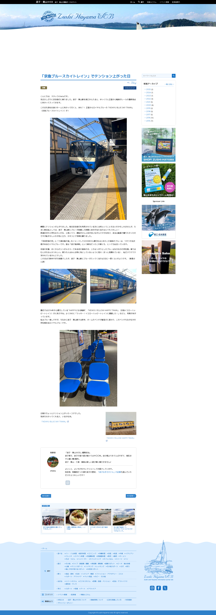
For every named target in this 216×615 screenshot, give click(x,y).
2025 (148, 89)
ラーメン (123, 556)
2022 (148, 99)
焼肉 (115, 556)
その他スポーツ (112, 566)
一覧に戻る (168, 84)
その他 (68, 564)
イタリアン (129, 554)
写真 (76, 589)
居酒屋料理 (101, 556)
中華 (121, 554)
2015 (148, 121)
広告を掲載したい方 (114, 600)
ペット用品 (88, 577)
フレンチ (69, 556)
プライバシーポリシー (65, 603)
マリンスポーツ (77, 566)
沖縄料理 (102, 554)
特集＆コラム (151, 2)
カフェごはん (108, 559)
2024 (148, 92)
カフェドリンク (95, 559)
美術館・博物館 (97, 564)
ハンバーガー (82, 559)
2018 (148, 111)
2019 (148, 108)
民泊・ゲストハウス (120, 581)
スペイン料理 (79, 556)
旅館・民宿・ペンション (101, 581)
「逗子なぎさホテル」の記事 (109, 472)
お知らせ (61, 600)
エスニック (92, 554)
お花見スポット (92, 569)
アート (83, 589)
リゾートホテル (71, 581)
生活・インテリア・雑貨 (85, 574)
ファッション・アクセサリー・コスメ (109, 574)
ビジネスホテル (84, 581)
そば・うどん (70, 559)
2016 (148, 118)
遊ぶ (59, 564)
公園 (67, 566)
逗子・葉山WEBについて (77, 600)
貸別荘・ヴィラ (71, 584)
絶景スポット (110, 564)
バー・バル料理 (71, 554)
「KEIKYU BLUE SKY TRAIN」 (54, 422)
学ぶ (59, 589)
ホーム (44, 548)
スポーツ (69, 589)
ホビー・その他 (100, 577)
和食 (115, 554)
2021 (148, 102)
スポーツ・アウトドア (73, 577)
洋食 (109, 554)
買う (59, 574)
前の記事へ (46, 496)
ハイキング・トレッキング (94, 566)
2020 (148, 105)
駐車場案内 (176, 2)
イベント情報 (164, 2)
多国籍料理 (91, 556)
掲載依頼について (97, 600)
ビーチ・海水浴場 (123, 564)
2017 (148, 115)
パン (126, 559)
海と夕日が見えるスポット (75, 569)
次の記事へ (131, 496)
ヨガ (122, 566)
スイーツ (119, 559)
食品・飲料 (70, 574)
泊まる (60, 581)
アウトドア (92, 589)
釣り (128, 566)
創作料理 (82, 554)
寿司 (109, 556)
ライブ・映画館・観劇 (81, 564)
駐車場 (73, 595)
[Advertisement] (108, 50)
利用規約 (129, 600)
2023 (148, 96)
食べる (60, 554)
